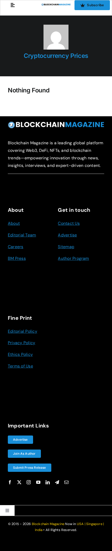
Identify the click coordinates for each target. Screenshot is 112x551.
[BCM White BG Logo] (56, 5)
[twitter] (19, 482)
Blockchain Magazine (48, 524)
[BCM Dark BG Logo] (56, 123)
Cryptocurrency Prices (56, 55)
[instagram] (29, 482)
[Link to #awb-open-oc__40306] (12, 5)
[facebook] (10, 482)
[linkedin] (48, 482)
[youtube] (38, 482)
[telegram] (57, 482)
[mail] (66, 482)
